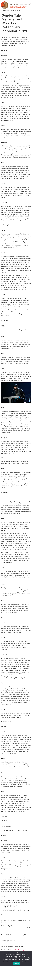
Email (2, 914)
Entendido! (16, 963)
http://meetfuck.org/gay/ (19, 950)
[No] (29, 958)
